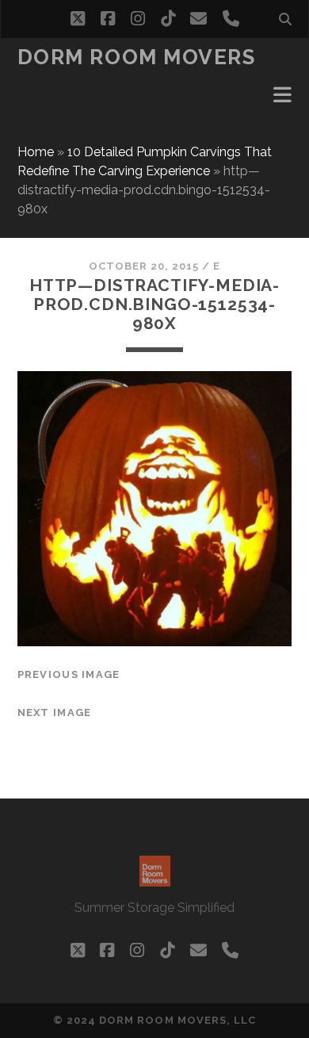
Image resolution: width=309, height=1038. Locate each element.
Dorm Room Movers (136, 57)
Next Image (54, 712)
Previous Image (68, 674)
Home (35, 151)
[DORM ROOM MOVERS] (154, 879)
